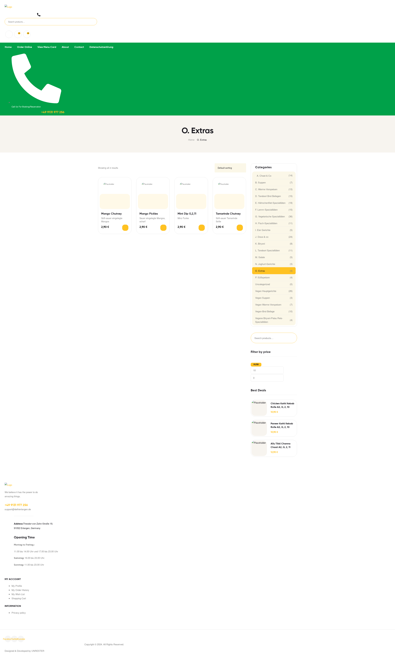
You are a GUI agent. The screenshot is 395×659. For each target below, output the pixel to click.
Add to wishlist (126, 182)
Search (90, 21)
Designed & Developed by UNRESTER (24, 650)
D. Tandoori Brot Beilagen (268, 196)
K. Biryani (260, 243)
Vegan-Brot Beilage (264, 311)
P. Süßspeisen (262, 277)
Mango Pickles (148, 213)
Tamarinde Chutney (228, 213)
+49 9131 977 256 (52, 112)
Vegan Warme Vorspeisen (268, 304)
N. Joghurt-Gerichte (265, 264)
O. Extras (260, 270)
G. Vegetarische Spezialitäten (270, 216)
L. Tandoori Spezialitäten (267, 250)
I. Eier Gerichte (262, 230)
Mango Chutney (111, 213)
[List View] (211, 168)
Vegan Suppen (262, 297)
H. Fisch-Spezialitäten (266, 223)
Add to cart (125, 228)
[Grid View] (207, 168)
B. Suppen (260, 182)
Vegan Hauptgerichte (265, 291)
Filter (256, 365)
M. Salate (260, 257)
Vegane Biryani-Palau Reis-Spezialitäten (269, 319)
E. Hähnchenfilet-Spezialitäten (270, 202)
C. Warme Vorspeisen (266, 189)
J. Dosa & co (261, 236)
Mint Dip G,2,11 (187, 213)
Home (191, 139)
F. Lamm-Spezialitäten (266, 209)
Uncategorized (262, 284)
